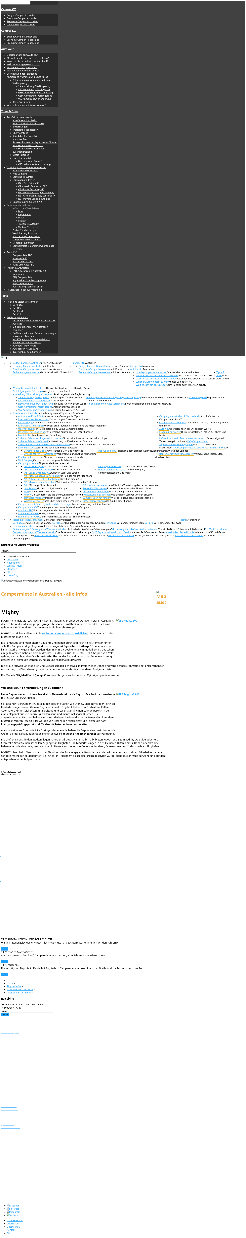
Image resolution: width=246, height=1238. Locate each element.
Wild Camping (20, 173)
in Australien (147, 369)
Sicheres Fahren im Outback (28, 145)
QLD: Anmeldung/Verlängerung (35, 95)
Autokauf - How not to (24, 345)
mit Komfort (49, 366)
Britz (20, 211)
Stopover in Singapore (13, 1197)
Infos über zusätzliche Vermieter (61, 501)
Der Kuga (18, 304)
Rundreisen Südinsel (12, 1169)
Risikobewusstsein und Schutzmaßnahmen (93, 444)
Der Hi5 (17, 308)
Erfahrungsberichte (17, 317)
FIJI (8, 572)
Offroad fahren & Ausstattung (34, 164)
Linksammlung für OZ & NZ (27, 201)
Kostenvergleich (21, 102)
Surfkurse (6, 1054)
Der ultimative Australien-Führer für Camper (69, 431)
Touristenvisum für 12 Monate (17, 1075)
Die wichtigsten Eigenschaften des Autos (68, 388)
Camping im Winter (23, 176)
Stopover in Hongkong (13, 1194)
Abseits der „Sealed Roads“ (27, 342)
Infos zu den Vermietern (26, 208)
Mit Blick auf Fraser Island (67, 469)
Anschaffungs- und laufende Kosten (197, 375)
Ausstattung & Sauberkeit (26, 236)
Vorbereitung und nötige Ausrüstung (76, 453)
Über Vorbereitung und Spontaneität (90, 504)
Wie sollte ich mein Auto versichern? (26, 105)
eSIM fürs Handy (10, 1078)
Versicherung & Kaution (25, 233)
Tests (4, 295)
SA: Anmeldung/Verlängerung (34, 86)
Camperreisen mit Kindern (27, 239)
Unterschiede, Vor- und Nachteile (65, 450)
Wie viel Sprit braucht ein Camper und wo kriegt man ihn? (75, 425)
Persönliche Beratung (12, 1087)
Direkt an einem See (71, 479)
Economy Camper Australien (22, 18)
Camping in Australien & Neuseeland (26, 167)
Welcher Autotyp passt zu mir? (23, 64)
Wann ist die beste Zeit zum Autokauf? (27, 61)
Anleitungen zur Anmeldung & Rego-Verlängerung (113, 397)
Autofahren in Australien (20, 117)
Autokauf (7, 49)
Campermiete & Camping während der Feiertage (44, 504)
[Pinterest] (13, 1208)
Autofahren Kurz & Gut (25, 120)
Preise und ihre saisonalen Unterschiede (129, 488)
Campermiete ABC (22, 255)
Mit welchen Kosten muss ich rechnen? (28, 58)
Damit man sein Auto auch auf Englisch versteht (65, 516)
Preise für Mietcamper (25, 230)
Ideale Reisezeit (21, 154)
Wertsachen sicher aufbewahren (18, 1097)
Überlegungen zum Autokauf (22, 54)
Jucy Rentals (24, 214)
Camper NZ (8, 30)
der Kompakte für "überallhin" (56, 372)
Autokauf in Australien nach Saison (196, 378)
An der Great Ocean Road (58, 466)
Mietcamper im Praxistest (57, 519)
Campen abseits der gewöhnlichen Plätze (55, 460)
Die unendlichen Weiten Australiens (52, 422)
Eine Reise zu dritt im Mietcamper (74, 532)
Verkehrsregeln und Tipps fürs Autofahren (62, 413)
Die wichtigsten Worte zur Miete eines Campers (63, 507)
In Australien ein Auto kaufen (183, 372)
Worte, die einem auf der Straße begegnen (62, 513)
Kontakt (11, 1229)
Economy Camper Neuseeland (23, 39)
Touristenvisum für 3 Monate (16, 1072)
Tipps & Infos (9, 111)
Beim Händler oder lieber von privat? (186, 384)
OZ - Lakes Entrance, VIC (31, 189)
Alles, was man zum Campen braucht (64, 457)
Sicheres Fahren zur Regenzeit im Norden (35, 142)
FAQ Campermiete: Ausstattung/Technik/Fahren (28, 285)
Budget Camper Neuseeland (22, 36)
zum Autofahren (222, 377)
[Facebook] (13, 1205)
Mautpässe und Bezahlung (46, 435)
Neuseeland (148, 366)
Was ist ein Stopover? (12, 1187)
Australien (90, 362)
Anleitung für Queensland (66, 406)
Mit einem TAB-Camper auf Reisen (148, 532)
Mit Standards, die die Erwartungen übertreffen (57, 494)
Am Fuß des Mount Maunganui (76, 475)
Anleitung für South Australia (66, 397)
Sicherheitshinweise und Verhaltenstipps (85, 438)
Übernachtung (20, 132)
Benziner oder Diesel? (30, 161)
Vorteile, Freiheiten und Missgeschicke (154, 535)
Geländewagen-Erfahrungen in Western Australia (39, 529)
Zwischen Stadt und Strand (64, 472)
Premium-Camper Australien (22, 21)
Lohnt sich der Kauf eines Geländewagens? (89, 529)
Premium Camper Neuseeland (23, 42)
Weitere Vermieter (28, 227)
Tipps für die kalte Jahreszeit (54, 463)
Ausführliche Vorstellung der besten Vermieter (134, 485)
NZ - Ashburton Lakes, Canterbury (36, 195)
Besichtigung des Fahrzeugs (22, 73)
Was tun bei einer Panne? (118, 501)
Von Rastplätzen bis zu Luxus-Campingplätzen (59, 428)
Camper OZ (8, 9)
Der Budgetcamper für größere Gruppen (83, 522)
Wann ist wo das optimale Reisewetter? (56, 447)
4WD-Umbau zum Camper (27, 351)
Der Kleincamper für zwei (167, 522)
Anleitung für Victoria (62, 400)
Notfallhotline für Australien (16, 1091)
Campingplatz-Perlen (24, 180)
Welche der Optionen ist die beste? (127, 491)
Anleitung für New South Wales (69, 403)
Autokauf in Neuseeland (25, 348)
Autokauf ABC (20, 258)
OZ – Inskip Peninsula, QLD (32, 186)
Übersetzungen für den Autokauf (51, 510)
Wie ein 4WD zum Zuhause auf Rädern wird (181, 529)
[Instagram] (13, 1211)
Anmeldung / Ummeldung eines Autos (27, 76)
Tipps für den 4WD (23, 158)
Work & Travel (14, 565)
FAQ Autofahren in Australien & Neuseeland (182, 438)
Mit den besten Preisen (57, 497)
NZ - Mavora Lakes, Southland (34, 198)
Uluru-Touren (8, 1063)
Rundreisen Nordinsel (13, 1166)
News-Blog (12, 575)
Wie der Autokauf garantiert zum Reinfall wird (83, 535)
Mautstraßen (20, 139)
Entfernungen (20, 126)
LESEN (4, 949)
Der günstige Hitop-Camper (38, 522)
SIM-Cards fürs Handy (13, 1084)
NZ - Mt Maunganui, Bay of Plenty (36, 192)
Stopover (12, 569)
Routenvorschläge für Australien (24, 289)
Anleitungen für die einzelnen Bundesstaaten (165, 397)
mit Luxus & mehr (52, 369)
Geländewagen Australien (21, 24)
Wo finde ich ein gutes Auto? (22, 67)
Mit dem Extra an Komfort (43, 491)
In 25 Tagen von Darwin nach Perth (31, 339)
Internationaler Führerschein (28, 123)
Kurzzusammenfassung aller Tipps (61, 416)
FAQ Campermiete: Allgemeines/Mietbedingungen (29, 279)
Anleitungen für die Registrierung (72, 394)
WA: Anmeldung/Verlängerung (34, 98)
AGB (9, 1233)
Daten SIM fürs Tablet (12, 1081)
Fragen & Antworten (18, 267)
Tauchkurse (7, 1057)
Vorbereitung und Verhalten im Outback (70, 441)
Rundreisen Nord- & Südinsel (16, 1172)
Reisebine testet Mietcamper (22, 301)
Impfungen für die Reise (14, 1094)
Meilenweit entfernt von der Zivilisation (77, 482)
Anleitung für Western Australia (68, 410)
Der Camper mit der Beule (130, 522)
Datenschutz (13, 1226)
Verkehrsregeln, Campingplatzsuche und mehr (121, 471)
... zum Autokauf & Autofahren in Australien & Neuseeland (65, 526)
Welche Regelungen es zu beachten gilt (132, 497)
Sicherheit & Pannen (23, 242)
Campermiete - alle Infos (20, 205)
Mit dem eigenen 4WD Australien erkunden (135, 529)
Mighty (22, 220)
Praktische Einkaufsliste (25, 170)
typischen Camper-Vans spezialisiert (64, 633)
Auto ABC (12, 252)
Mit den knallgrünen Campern (53, 488)
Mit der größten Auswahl (42, 485)
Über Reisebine (15, 1220)
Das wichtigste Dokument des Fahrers (70, 419)
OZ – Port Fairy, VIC (28, 183)
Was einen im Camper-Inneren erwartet (132, 494)
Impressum (13, 1223)
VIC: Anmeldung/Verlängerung (34, 89)
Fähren (5, 1029)
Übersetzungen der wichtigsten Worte (190, 428)
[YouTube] (12, 1215)
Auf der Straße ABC (23, 261)
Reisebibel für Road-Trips (26, 136)
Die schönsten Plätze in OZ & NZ (138, 466)
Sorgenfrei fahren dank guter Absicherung (148, 403)
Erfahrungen (193, 519)
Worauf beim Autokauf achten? (23, 70)
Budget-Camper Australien (21, 15)
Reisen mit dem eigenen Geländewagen (138, 450)
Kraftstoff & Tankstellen (25, 129)
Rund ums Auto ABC (23, 264)
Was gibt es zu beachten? (56, 391)
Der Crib (17, 314)
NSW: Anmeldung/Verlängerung (35, 92)
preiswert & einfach (51, 362)
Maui (21, 217)
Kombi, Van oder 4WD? (181, 381)
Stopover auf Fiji (10, 1190)
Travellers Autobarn (28, 223)
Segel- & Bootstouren (12, 1060)
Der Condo (18, 311)
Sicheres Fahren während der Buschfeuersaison (28, 150)
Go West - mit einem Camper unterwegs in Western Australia (34, 335)
